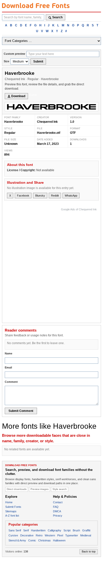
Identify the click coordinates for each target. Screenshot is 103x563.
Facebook (23, 195)
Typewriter (71, 535)
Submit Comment (20, 411)
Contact (57, 502)
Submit (38, 61)
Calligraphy (54, 530)
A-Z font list (12, 515)
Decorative (27, 535)
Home (8, 502)
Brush (76, 530)
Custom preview (14, 53)
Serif (26, 530)
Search (57, 17)
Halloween (59, 540)
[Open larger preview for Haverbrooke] (51, 106)
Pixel (60, 535)
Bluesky (40, 195)
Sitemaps (10, 511)
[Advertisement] (51, 264)
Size (6, 61)
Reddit (55, 195)
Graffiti (86, 530)
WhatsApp (71, 195)
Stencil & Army (17, 540)
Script (67, 530)
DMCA (57, 511)
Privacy (57, 515)
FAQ (55, 506)
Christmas (44, 540)
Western (50, 535)
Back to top (89, 551)
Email (8, 367)
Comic (33, 94)
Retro (39, 535)
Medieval (85, 535)
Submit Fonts (13, 506)
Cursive (13, 535)
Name (8, 353)
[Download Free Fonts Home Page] (36, 5)
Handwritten (38, 530)
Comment (11, 381)
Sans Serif (14, 530)
